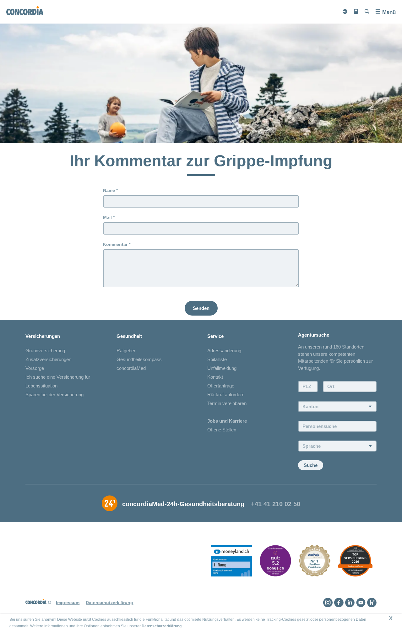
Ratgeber (126, 350)
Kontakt (215, 377)
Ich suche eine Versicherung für (57, 377)
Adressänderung (224, 350)
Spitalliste (217, 359)
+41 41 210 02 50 (275, 503)
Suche (311, 465)
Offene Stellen (221, 429)
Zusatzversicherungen (48, 359)
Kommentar (115, 244)
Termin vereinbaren (227, 403)
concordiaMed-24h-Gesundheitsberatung (183, 503)
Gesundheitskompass (139, 359)
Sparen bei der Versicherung (54, 394)
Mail (107, 217)
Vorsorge (34, 368)
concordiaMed (131, 368)
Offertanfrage (220, 385)
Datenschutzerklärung (162, 626)
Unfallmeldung (221, 368)
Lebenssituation (41, 385)
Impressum (67, 602)
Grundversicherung (45, 350)
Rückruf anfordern (225, 394)
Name (109, 190)
